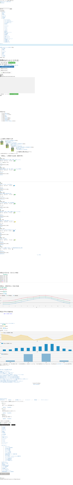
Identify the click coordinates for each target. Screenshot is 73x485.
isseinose (1, 188)
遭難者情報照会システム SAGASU (8, 471)
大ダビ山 (6, 117)
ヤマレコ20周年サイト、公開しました (6, 373)
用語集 (3, 52)
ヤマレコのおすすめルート (8, 21)
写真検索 (5, 34)
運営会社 (9, 399)
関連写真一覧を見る (4, 68)
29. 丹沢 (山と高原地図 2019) (10, 140)
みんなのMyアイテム (7, 22)
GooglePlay (9, 407)
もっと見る (39, 254)
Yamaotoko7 (10, 64)
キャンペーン (4, 443)
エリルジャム (2, 197)
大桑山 (6, 119)
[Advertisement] (32, 178)
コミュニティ (6, 25)
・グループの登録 (7, 449)
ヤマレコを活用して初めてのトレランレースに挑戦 (8, 379)
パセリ (1, 163)
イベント (5, 24)
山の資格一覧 (6, 40)
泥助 (0, 233)
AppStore (4, 407)
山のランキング (7, 37)
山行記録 (3, 12)
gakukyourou (2, 251)
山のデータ (4, 16)
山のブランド (6, 35)
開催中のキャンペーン (8, 32)
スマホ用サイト (5, 473)
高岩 (5, 115)
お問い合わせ (8, 1)
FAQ (0, 1)
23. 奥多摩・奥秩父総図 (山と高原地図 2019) (23, 147)
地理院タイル (13, 323)
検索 (11, 8)
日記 (3, 13)
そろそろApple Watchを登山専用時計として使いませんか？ (10, 382)
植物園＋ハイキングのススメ (5, 371)
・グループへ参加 (7, 450)
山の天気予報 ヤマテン (60, 363)
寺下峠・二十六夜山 (3, 238)
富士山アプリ (4, 415)
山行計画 (5, 23)
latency (1, 224)
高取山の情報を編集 (4, 62)
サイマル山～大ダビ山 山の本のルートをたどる (8, 229)
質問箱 (3, 14)
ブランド (3, 54)
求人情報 (3, 48)
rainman (1, 172)
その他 (3, 18)
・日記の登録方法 (7, 455)
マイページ (4, 426)
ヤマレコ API (4, 467)
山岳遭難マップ (7, 39)
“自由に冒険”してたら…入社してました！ (7, 372)
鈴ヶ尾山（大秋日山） (8, 120)
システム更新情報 (5, 466)
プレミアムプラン (7, 19)
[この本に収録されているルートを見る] (2, 142)
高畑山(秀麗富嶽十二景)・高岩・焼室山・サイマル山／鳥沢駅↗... (11, 168)
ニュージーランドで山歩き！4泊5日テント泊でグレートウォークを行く (12, 374)
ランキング (4, 51)
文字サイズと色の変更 (5, 421)
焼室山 (6, 113)
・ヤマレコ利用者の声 (8, 458)
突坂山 (6, 116)
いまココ (5, 30)
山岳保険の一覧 (7, 41)
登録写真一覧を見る (4, 70)
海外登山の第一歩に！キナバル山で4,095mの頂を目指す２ (10, 376)
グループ (5, 26)
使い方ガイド (4, 1)
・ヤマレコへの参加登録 (8, 447)
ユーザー (5, 28)
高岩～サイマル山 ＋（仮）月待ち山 (6, 184)
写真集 (3, 49)
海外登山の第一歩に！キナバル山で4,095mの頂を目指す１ (10, 377)
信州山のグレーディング (8, 38)
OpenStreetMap (3, 323)
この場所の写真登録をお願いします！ (7, 66)
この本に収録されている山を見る (11, 142)
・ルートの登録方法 (7, 452)
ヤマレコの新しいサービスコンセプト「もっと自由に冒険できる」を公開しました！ (14, 378)
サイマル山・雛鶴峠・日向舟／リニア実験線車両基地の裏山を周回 (11, 247)
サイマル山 (7, 114)
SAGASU (5, 31)
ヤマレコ (3, 404)
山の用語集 (6, 33)
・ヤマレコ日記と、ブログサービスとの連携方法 (12, 456)
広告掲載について (18, 399)
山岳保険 (3, 17)
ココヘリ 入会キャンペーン (6, 470)
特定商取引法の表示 (5, 465)
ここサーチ (2, 10)
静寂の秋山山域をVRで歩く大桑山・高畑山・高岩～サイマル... (10, 159)
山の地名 (9, 47)
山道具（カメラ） (7, 36)
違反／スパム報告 (5, 463)
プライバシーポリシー (44, 399)
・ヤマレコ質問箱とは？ (8, 460)
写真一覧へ (9, 65)
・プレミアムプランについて (9, 457)
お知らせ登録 (12, 62)
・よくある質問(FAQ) (8, 459)
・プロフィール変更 (7, 451)
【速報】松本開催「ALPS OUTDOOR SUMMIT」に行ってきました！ (11, 381)
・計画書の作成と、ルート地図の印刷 (10, 453)
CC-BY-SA (9, 323)
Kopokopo (1, 242)
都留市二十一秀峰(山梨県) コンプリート (6, 220)
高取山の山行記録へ (6, 72)
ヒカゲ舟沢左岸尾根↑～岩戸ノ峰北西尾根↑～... (8, 202)
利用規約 (35, 399)
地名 (3, 53)
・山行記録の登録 (7, 448)
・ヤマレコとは (7, 446)
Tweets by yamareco (3, 398)
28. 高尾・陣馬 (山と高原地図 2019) (17, 143)
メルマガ (5, 29)
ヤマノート (4, 15)
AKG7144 (1, 215)
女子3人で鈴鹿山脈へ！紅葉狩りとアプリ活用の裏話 (9, 375)
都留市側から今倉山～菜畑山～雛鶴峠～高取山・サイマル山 (10, 211)
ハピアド (1, 206)
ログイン (1, 43)
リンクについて (27, 399)
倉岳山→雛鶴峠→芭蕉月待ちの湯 (5, 193)
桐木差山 (6, 118)
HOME (1, 47)
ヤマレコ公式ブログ (7, 20)
